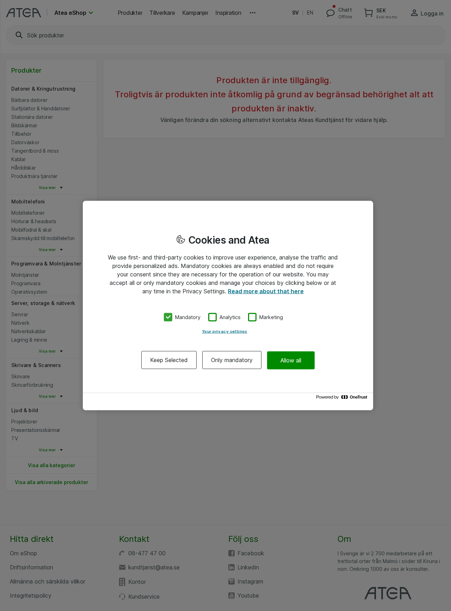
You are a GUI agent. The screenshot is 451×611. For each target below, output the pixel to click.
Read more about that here (266, 290)
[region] (228, 305)
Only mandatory (232, 359)
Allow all (290, 359)
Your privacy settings (224, 331)
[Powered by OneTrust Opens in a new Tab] (343, 399)
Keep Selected (169, 359)
